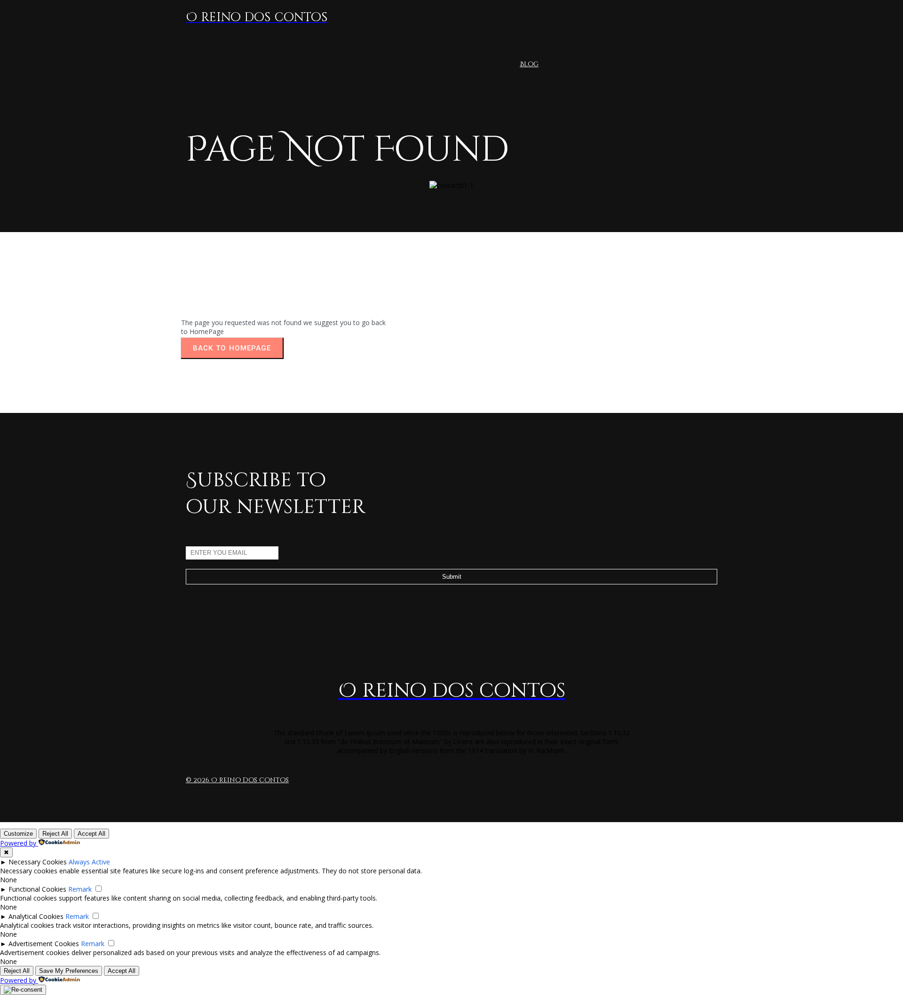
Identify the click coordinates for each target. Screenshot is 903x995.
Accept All (91, 833)
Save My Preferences (68, 970)
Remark (80, 889)
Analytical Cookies (35, 916)
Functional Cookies (37, 889)
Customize (18, 833)
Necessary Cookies (37, 861)
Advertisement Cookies (43, 943)
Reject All (55, 833)
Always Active (89, 861)
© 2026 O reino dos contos (237, 780)
